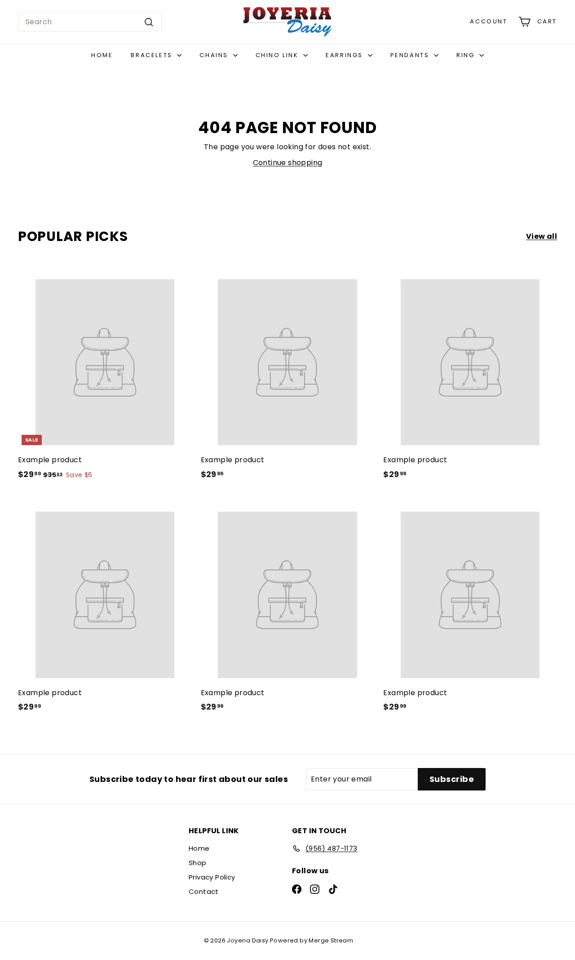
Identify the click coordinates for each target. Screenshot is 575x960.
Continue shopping (288, 162)
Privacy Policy (212, 877)
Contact (204, 891)
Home (102, 55)
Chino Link (278, 55)
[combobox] (90, 22)
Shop (198, 862)
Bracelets (153, 55)
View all (541, 236)
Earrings (345, 55)
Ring (466, 55)
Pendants (411, 55)
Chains (214, 55)
